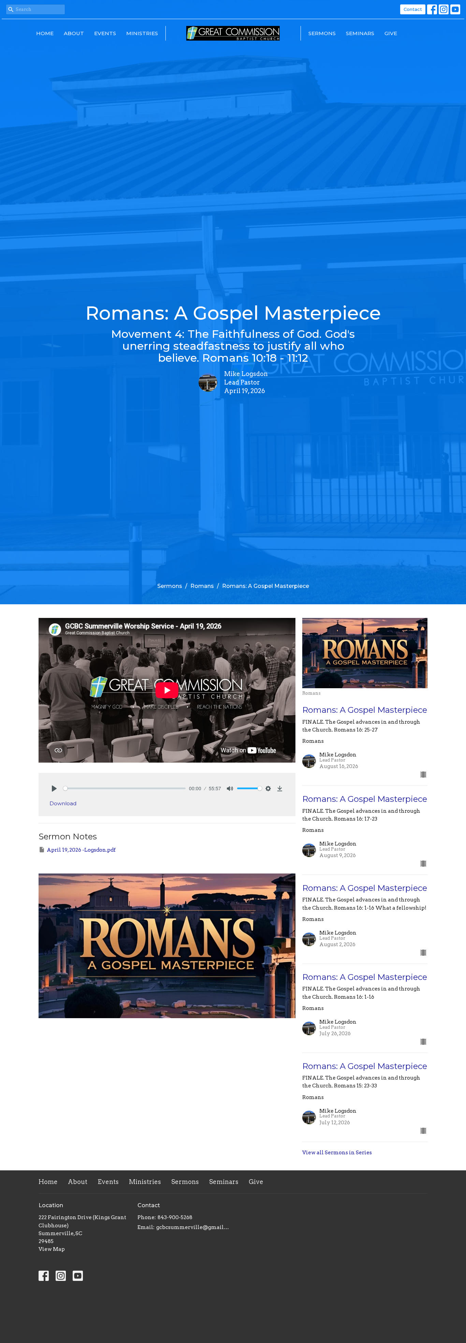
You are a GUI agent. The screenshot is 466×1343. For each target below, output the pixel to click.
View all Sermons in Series (337, 1153)
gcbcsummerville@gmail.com (193, 1227)
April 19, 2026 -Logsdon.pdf (81, 850)
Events (105, 33)
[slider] (124, 788)
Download (62, 803)
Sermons (322, 33)
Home (45, 33)
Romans (202, 586)
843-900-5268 (175, 1217)
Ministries (142, 33)
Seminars (360, 33)
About (74, 33)
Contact (413, 9)
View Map (52, 1249)
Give (390, 33)
